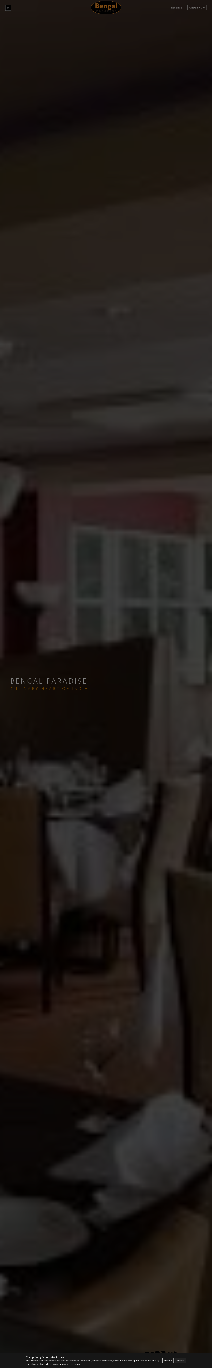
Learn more (75, 1364)
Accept (180, 1360)
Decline (168, 1360)
